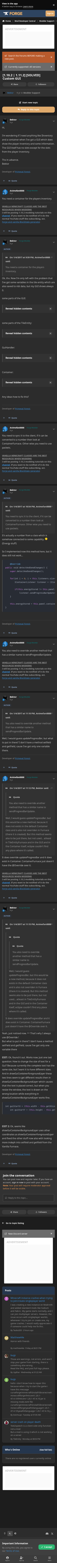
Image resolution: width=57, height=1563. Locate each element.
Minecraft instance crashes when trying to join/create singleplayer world (31, 1299)
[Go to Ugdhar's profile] (6, 1356)
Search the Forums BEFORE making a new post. (25, 57)
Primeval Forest (22, 171)
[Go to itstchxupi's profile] (6, 1380)
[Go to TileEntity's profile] (6, 1423)
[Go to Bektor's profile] (4, 92)
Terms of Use (12, 1550)
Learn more (5, 5)
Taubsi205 (17, 1330)
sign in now (17, 1182)
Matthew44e (17, 1337)
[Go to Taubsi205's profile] (6, 1299)
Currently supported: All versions (24, 66)
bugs (13, 1355)
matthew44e (18, 1348)
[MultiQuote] (4, 181)
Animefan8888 (17, 190)
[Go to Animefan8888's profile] (5, 192)
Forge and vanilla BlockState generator (21, 222)
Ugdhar (16, 1372)
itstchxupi (17, 1414)
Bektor (10, 92)
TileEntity (17, 1439)
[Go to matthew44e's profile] (6, 1338)
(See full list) (46, 1449)
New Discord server (17, 1233)
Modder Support (31, 92)
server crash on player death (26, 1422)
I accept (48, 1547)
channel (6, 215)
